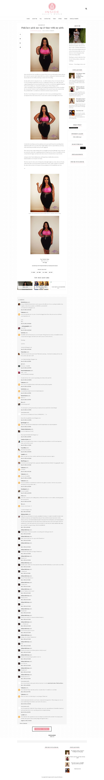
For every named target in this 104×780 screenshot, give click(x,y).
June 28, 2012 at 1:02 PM (26, 386)
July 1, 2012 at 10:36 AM (25, 511)
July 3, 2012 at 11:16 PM (25, 685)
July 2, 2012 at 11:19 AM (25, 527)
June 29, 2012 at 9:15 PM (26, 486)
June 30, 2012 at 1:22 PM (26, 501)
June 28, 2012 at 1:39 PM (26, 393)
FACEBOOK (34, 265)
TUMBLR (50, 265)
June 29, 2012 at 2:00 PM (26, 478)
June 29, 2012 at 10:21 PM (26, 493)
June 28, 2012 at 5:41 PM (26, 426)
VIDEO (54, 18)
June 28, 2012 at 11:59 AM (26, 349)
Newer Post (38, 729)
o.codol (22, 714)
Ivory (22, 495)
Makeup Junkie (24, 514)
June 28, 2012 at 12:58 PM (26, 380)
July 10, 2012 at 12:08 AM (26, 703)
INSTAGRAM (55, 265)
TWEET (39, 272)
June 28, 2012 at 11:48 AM (26, 323)
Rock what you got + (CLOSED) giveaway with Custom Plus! (77, 763)
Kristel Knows (24, 395)
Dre (22, 402)
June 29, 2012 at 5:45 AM (26, 464)
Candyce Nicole (24, 439)
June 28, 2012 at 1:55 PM (26, 399)
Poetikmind (24, 489)
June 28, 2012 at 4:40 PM (26, 420)
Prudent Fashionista (26, 429)
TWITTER (39, 265)
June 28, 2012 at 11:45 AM (26, 309)
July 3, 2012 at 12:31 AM (25, 566)
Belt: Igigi (45, 262)
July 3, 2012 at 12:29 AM (25, 533)
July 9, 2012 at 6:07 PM (25, 691)
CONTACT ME (47, 18)
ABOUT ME (34, 18)
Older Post (45, 729)
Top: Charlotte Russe (44, 259)
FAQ (40, 18)
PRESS (65, 18)
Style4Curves (24, 302)
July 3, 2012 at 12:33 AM (26, 626)
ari (21, 364)
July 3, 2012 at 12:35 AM (25, 672)
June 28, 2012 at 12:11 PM (26, 361)
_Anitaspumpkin (25, 326)
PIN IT (51, 272)
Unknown (23, 312)
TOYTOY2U (23, 389)
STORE (60, 18)
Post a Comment (23, 723)
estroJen (23, 332)
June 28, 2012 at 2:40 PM (26, 409)
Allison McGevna (33, 30)
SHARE (33, 272)
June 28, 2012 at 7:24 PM (26, 445)
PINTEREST (44, 265)
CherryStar (23, 352)
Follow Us (52, 736)
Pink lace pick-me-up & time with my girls (77, 757)
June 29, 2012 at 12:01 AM (26, 458)
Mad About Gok (77, 768)
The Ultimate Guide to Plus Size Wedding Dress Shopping (77, 751)
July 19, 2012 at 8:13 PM (25, 712)
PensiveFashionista (25, 370)
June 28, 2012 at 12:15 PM (26, 367)
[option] (25, 286)
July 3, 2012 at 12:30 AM (26, 553)
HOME (28, 18)
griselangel (23, 422)
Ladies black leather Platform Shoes (55, 683)
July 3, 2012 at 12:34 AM (26, 645)
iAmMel (23, 454)
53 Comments (51, 30)
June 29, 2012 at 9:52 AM (26, 471)
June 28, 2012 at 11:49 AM (26, 330)
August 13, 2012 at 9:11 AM (26, 720)
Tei (21, 504)
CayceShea (23, 447)
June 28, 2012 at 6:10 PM (26, 436)
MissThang (23, 461)
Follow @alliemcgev (77, 137)
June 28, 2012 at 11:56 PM (26, 451)
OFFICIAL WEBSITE (74, 18)
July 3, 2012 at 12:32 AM (25, 593)
